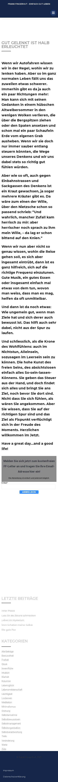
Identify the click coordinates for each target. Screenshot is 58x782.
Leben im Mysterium (13, 620)
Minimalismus (9, 706)
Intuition (5, 673)
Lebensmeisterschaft (12, 689)
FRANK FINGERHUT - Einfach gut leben (29, 4)
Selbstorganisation (11, 728)
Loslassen (7, 698)
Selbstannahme (9, 715)
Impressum (8, 770)
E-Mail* (5, 483)
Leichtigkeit (7, 694)
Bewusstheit (8, 656)
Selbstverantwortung (12, 732)
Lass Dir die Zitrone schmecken (19, 615)
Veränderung (8, 740)
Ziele (4, 749)
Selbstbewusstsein (11, 719)
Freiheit (5, 660)
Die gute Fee (9, 629)
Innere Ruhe (7, 668)
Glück (4, 664)
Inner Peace (8, 610)
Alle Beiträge (7, 651)
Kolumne (6, 681)
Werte (4, 745)
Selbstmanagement (11, 723)
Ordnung (6, 711)
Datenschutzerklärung (14, 776)
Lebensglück (8, 685)
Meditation (7, 702)
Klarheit (5, 677)
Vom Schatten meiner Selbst (17, 625)
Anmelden (29, 492)
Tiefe (4, 736)
